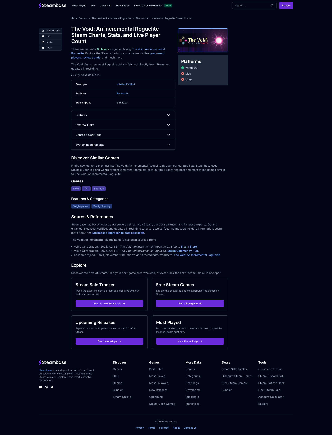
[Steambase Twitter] (51, 387)
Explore (286, 5)
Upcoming (105, 5)
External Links (85, 125)
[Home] (72, 18)
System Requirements (90, 144)
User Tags (192, 383)
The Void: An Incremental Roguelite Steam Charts (164, 18)
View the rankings (188, 341)
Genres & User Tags (89, 135)
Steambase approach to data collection (118, 232)
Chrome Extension (270, 369)
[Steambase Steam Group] (46, 387)
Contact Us (190, 427)
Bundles (118, 390)
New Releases (158, 390)
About (176, 427)
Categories (193, 376)
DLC (116, 376)
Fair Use (164, 427)
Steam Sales (123, 5)
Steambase (45, 370)
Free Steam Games (234, 383)
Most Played (79, 5)
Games (83, 18)
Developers (193, 390)
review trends (91, 57)
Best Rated (156, 369)
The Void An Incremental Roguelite (111, 18)
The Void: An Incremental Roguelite (197, 255)
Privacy (139, 427)
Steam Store (189, 246)
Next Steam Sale (269, 390)
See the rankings (107, 341)
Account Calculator (271, 396)
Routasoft (122, 93)
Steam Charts (122, 396)
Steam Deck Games (162, 403)
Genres (190, 369)
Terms (151, 427)
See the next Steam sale (107, 303)
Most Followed (158, 383)
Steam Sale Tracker (234, 369)
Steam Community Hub (182, 250)
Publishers (192, 396)
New (93, 5)
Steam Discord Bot (270, 376)
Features (81, 115)
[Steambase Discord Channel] (40, 387)
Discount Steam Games (237, 376)
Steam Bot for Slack (271, 383)
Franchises (192, 403)
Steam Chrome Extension (148, 5)
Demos (117, 383)
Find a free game (188, 303)
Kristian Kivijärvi (126, 84)
